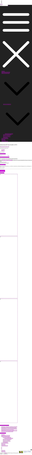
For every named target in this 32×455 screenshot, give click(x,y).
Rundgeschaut (5, 137)
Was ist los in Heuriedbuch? (7, 134)
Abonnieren (2, 170)
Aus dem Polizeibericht (5, 138)
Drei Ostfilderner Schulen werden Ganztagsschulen (9, 427)
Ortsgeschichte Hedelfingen (9, 133)
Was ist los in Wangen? (6, 135)
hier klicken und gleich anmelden (7, 160)
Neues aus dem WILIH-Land (5, 73)
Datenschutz (3, 140)
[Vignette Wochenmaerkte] (8, 174)
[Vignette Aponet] (8, 361)
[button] (17, 103)
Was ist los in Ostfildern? (6, 136)
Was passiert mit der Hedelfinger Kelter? (7, 431)
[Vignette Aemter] (8, 299)
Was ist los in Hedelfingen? (7, 104)
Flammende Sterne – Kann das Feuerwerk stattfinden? (9, 428)
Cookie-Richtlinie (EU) (5, 141)
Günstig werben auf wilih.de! (6, 72)
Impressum (3, 139)
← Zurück (3, 149)
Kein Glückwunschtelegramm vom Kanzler (7, 429)
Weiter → (3, 150)
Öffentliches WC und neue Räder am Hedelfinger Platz (9, 430)
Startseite (3, 71)
